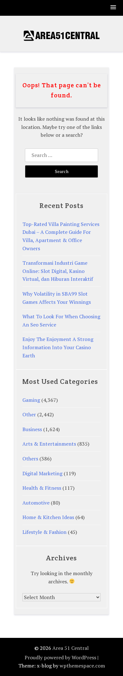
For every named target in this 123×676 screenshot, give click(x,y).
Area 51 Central (70, 647)
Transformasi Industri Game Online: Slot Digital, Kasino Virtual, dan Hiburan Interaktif (57, 270)
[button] (113, 7)
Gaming (31, 399)
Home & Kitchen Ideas (48, 517)
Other (29, 414)
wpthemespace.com (82, 665)
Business (32, 429)
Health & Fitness (41, 487)
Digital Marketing (42, 473)
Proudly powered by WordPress (60, 657)
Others (30, 458)
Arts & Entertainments (49, 443)
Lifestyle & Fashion (44, 532)
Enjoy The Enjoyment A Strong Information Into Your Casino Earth (57, 347)
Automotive (36, 502)
